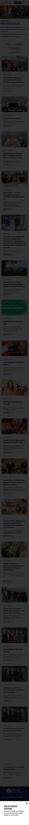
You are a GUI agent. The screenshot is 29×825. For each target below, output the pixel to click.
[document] (14, 412)
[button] (26, 803)
